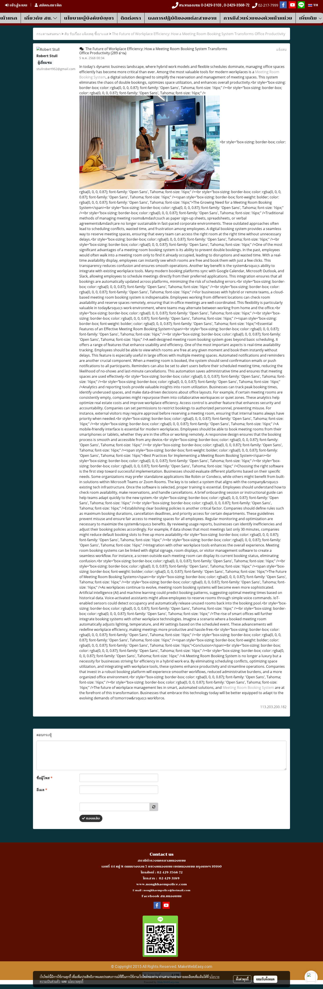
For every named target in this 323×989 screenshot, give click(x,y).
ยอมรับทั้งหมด (265, 979)
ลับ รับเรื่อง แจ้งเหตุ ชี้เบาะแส (86, 33)
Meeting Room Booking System (248, 687)
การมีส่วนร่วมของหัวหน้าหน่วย (257, 18)
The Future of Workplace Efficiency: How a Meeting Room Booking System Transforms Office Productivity (198, 33)
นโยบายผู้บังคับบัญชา (89, 18)
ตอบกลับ (92, 818)
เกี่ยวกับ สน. (38, 18)
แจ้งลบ (281, 49)
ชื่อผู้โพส (44, 777)
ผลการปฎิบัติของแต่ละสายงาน (182, 18)
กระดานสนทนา (48, 33)
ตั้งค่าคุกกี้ (242, 979)
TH (315, 5)
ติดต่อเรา (131, 18)
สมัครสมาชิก (50, 5)
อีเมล (41, 789)
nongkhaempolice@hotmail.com (166, 890)
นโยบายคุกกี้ (75, 981)
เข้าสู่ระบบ (18, 5)
